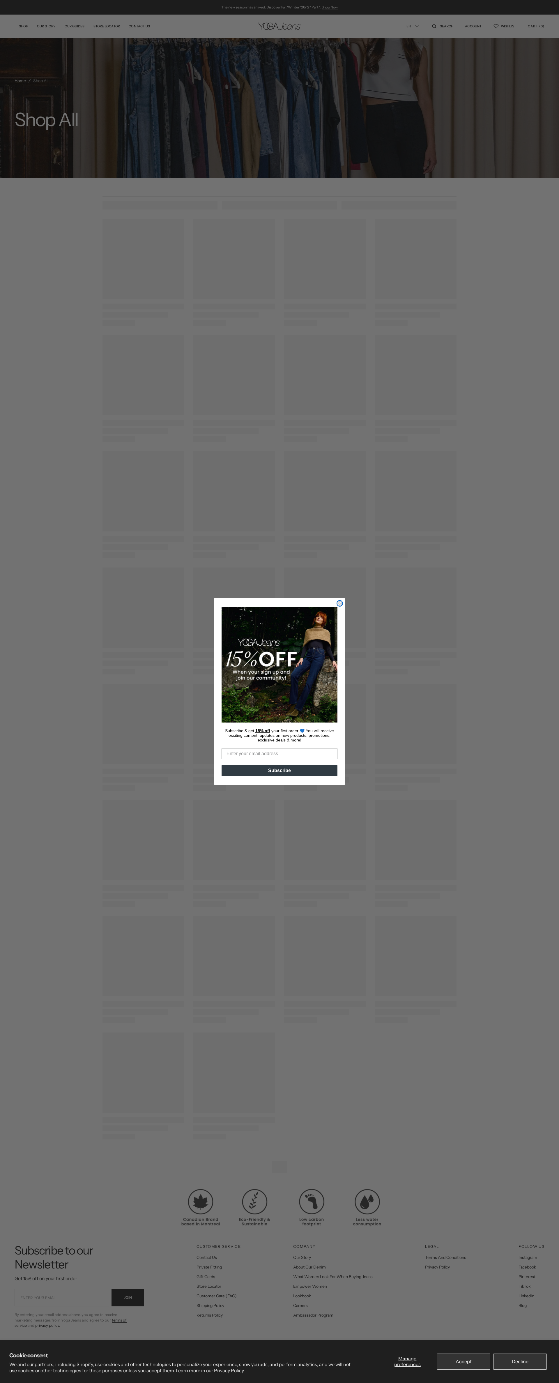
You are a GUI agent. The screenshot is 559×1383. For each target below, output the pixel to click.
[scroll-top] (545, 1369)
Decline (520, 1361)
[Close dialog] (340, 603)
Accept (464, 1361)
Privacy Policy (229, 1370)
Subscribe (279, 770)
